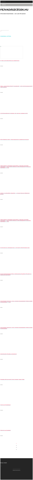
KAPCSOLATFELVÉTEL (16, 468)
